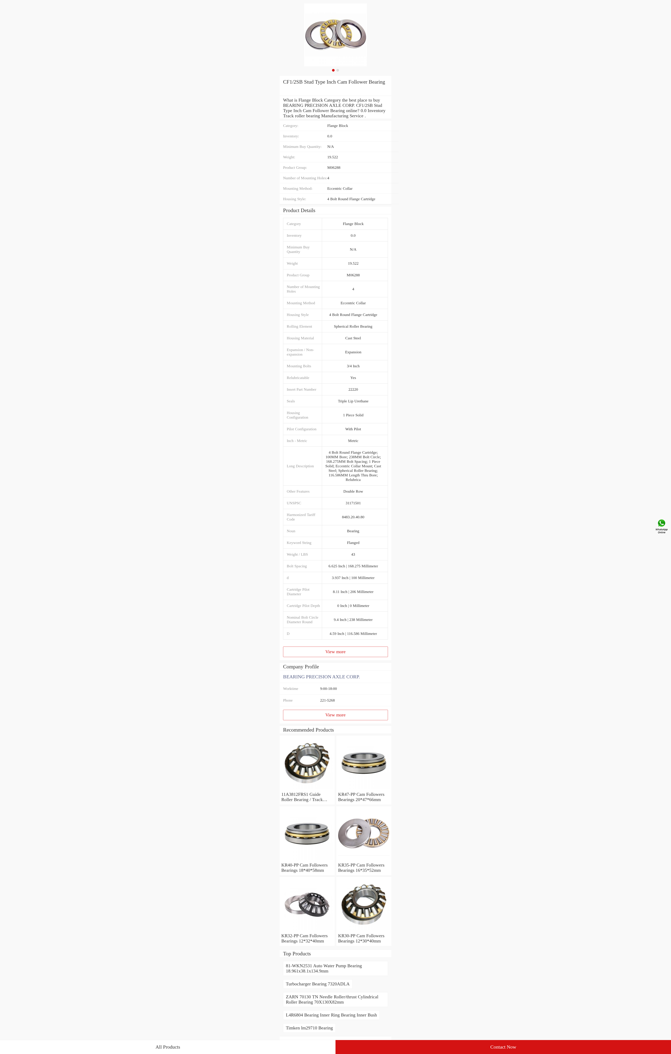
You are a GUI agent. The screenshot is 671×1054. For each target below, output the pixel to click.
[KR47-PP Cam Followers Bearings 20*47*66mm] (363, 789)
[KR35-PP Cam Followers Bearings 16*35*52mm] (363, 859)
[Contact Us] (662, 527)
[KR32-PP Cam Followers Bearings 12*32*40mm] (307, 930)
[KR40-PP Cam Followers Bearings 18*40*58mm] (307, 859)
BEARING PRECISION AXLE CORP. (321, 676)
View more (335, 651)
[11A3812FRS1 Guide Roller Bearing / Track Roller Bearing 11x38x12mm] (307, 789)
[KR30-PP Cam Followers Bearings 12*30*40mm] (363, 930)
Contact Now (503, 1047)
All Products (168, 1047)
